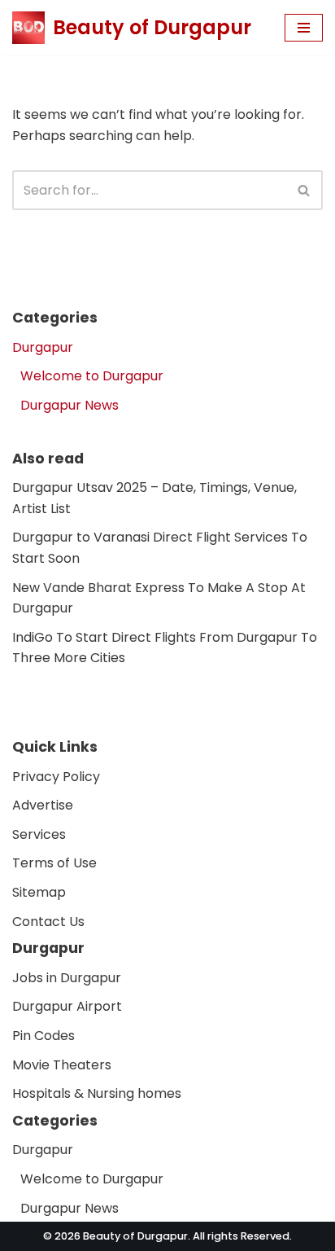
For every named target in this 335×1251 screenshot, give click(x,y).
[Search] (304, 190)
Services (39, 834)
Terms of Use (54, 863)
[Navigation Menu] (304, 28)
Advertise (42, 805)
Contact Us (48, 920)
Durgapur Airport (67, 1006)
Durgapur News (69, 405)
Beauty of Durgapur (135, 1236)
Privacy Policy (56, 776)
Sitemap (39, 892)
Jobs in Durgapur (66, 977)
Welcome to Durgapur (91, 376)
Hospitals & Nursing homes (96, 1093)
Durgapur (42, 347)
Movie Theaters (61, 1064)
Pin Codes (43, 1035)
